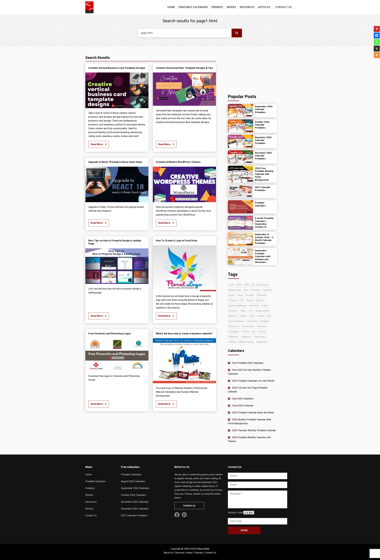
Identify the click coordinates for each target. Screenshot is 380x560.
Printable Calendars (193, 7)
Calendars (267, 290)
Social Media (248, 326)
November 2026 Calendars (135, 501)
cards (240, 295)
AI (253, 285)
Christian (250, 295)
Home (171, 7)
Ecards (264, 305)
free (250, 311)
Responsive (234, 326)
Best (246, 290)
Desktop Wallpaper (237, 305)
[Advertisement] (252, 69)
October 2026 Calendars (133, 495)
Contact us (189, 505)
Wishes (231, 7)
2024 (231, 285)
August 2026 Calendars (133, 481)
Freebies (217, 7)
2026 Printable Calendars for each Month (253, 380)
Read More (97, 144)
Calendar (255, 290)
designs (259, 300)
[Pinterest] (377, 29)
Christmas (261, 295)
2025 (238, 285)
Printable (264, 321)
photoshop (252, 321)
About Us (168, 552)
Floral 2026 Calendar (242, 405)
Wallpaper (233, 337)
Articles (264, 7)
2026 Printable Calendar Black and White (253, 412)
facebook (233, 311)
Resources (247, 7)
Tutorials (198, 552)
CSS (242, 300)
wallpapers (246, 337)
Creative (233, 300)
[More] (377, 55)
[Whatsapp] (377, 42)
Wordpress (261, 342)
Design (250, 300)
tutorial (261, 331)
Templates (234, 331)
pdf (269, 316)
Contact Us (283, 7)
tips (253, 331)
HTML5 (243, 316)
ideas (251, 316)
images (260, 316)
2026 (246, 285)
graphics (233, 316)
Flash (243, 311)
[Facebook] (377, 35)
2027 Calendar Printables (134, 515)
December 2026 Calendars (135, 508)
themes (245, 331)
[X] (377, 49)
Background (262, 285)
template (261, 326)
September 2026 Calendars (135, 488)
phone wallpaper (236, 321)
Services (179, 552)
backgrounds (235, 290)
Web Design (259, 337)
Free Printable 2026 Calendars (247, 363)
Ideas (189, 552)
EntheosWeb (202, 548)
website (232, 342)
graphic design (262, 311)
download (253, 305)
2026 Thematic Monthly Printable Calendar (254, 430)
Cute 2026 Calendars (243, 398)
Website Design (246, 342)
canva (231, 295)
